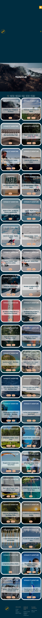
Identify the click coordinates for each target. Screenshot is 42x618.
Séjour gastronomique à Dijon (11, 135)
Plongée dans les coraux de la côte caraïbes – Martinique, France (10, 414)
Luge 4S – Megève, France (31, 210)
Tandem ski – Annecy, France (11, 286)
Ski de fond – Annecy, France (31, 261)
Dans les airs (9, 370)
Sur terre (33, 117)
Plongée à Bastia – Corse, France (31, 437)
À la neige (29, 193)
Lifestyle (10, 177)
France (10, 117)
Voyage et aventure (10, 101)
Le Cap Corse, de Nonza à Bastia (10, 564)
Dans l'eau (29, 143)
